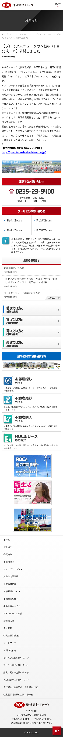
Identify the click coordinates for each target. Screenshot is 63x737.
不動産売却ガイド (12, 598)
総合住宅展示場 (11, 576)
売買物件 (8, 554)
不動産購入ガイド (12, 606)
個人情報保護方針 (12, 635)
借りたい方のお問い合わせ (16, 657)
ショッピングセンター (14, 569)
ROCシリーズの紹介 (13, 613)
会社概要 (8, 628)
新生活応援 (9, 620)
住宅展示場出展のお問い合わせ (18, 694)
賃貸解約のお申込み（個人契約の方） (21, 687)
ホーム (7, 539)
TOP (57, 730)
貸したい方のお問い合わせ (16, 665)
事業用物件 (9, 561)
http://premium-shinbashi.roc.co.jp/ (24, 152)
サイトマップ (10, 642)
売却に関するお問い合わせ (16, 679)
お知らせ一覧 (54, 298)
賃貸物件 (8, 547)
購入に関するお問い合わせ (16, 672)
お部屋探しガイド (12, 591)
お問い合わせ (10, 650)
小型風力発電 (10, 583)
